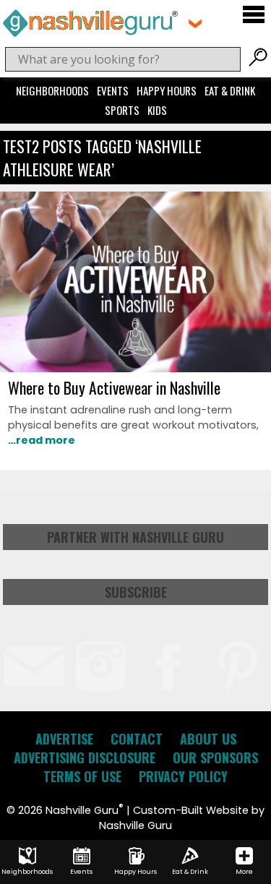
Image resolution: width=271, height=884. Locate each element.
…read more (41, 440)
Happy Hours (167, 90)
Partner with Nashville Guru (135, 537)
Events (113, 90)
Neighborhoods (52, 90)
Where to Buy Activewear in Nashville (114, 387)
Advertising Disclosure (84, 757)
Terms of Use (82, 776)
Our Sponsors (215, 757)
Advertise (64, 738)
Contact (137, 738)
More (244, 871)
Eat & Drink (230, 90)
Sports (122, 110)
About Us (208, 738)
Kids (157, 110)
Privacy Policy (183, 776)
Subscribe (136, 592)
